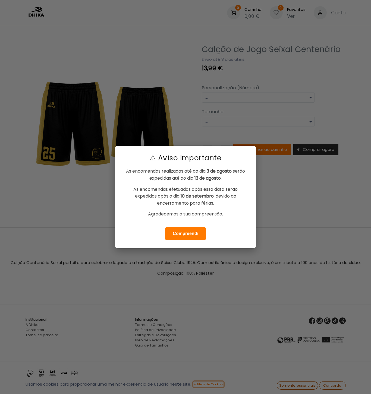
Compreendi (185, 233)
